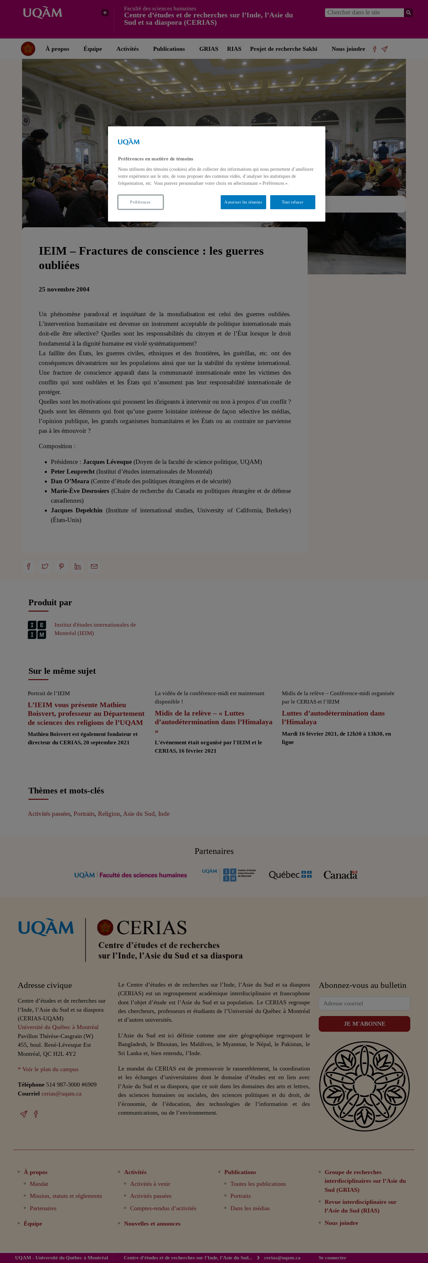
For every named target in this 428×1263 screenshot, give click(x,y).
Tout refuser (292, 202)
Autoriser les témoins (243, 202)
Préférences (140, 202)
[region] (216, 174)
